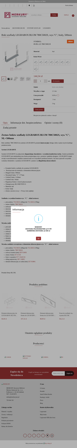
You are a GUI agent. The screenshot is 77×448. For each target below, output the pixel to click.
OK (38, 239)
